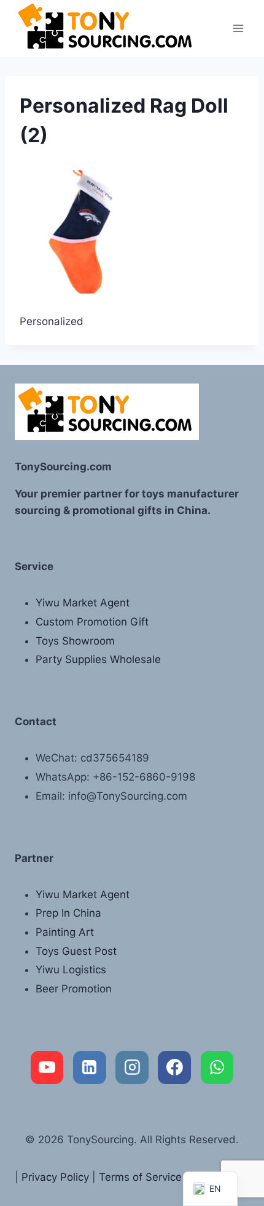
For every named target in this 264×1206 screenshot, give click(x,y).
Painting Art (65, 932)
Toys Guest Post (76, 951)
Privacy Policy (55, 1177)
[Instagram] (132, 1067)
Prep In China (68, 913)
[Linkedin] (89, 1067)
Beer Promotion (74, 989)
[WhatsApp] (217, 1067)
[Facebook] (174, 1067)
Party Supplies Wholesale (98, 659)
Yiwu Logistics (71, 969)
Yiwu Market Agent (83, 603)
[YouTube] (47, 1067)
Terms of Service (140, 1177)
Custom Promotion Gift (92, 622)
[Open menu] (238, 28)
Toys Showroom (75, 641)
